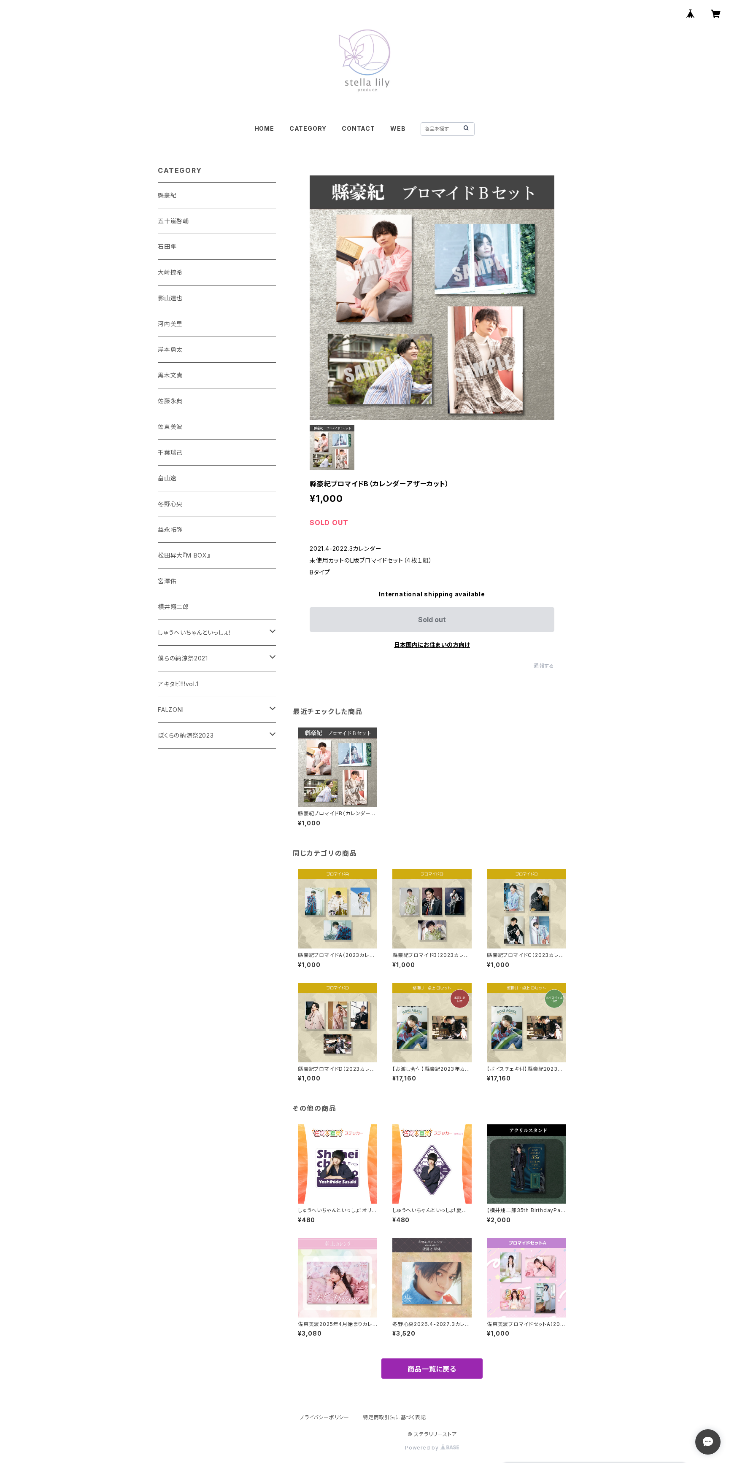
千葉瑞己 (170, 452)
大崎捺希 (170, 272)
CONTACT (358, 128)
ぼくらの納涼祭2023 (186, 735)
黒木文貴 (170, 375)
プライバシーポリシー (324, 1417)
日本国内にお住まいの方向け (432, 644)
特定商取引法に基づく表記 (394, 1417)
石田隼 (167, 246)
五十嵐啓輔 (173, 220)
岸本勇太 (170, 349)
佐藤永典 (170, 400)
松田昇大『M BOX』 (184, 555)
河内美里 (170, 323)
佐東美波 (170, 426)
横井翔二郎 (173, 606)
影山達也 (170, 298)
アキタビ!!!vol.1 (178, 683)
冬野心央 (170, 503)
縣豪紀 (167, 195)
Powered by (422, 1447)
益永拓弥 (170, 529)
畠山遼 (167, 478)
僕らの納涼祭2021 (183, 658)
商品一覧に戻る (432, 1369)
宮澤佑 (167, 581)
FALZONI (171, 709)
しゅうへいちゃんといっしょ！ (195, 632)
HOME (264, 128)
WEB (397, 128)
